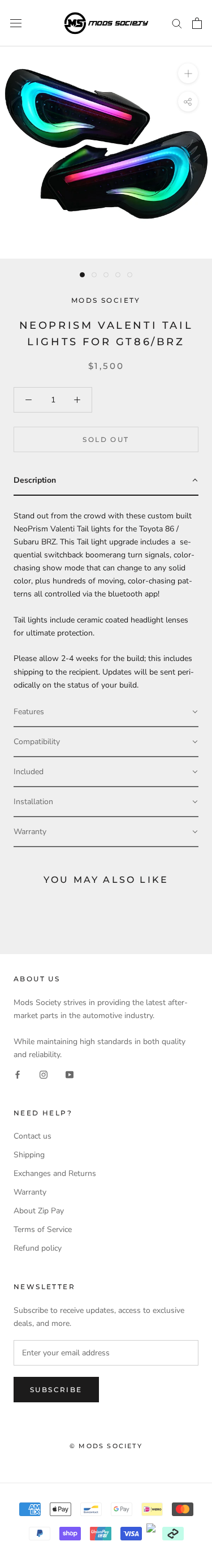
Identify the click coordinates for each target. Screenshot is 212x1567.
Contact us (32, 1136)
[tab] (106, 481)
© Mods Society (106, 1446)
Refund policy (38, 1248)
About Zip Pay (39, 1210)
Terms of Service (43, 1229)
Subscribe (56, 1389)
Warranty (30, 1192)
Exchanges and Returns (55, 1173)
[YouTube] (69, 1073)
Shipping (29, 1154)
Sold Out (106, 439)
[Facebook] (17, 1073)
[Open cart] (197, 23)
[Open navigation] (15, 23)
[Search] (177, 23)
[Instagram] (43, 1073)
